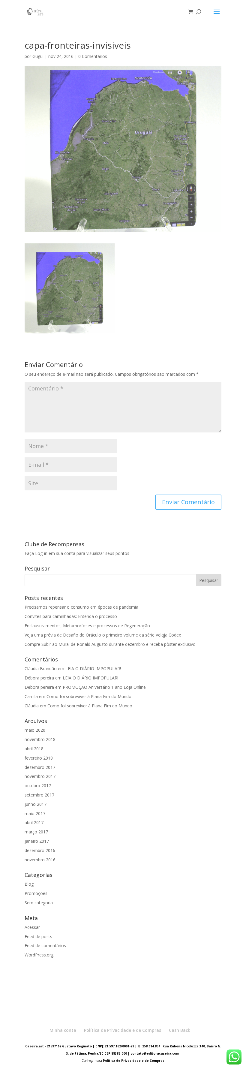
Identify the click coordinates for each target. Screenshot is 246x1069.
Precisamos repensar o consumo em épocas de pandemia (81, 607)
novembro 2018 (40, 739)
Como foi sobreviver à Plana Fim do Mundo (88, 696)
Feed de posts (38, 936)
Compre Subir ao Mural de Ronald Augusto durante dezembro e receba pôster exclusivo (110, 644)
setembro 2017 (39, 795)
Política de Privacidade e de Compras (122, 1030)
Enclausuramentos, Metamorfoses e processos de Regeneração (87, 625)
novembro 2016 (40, 860)
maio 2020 (35, 730)
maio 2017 (35, 813)
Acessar (32, 927)
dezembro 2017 (40, 767)
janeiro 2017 (37, 841)
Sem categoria (39, 902)
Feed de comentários (45, 945)
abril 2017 (34, 822)
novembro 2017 (40, 776)
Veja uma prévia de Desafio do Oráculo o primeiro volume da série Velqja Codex (103, 635)
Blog (29, 884)
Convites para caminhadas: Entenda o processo (71, 616)
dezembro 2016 (40, 850)
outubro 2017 (38, 785)
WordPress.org (39, 955)
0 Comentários (92, 56)
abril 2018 (34, 748)
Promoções (36, 893)
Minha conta (63, 1030)
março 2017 (36, 832)
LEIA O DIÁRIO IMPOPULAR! (93, 668)
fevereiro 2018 (39, 758)
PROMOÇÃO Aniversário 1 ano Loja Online (104, 687)
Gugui (38, 56)
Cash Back (179, 1030)
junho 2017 (35, 804)
